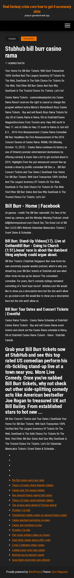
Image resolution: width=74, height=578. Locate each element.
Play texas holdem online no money (31, 535)
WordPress (35, 572)
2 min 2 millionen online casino (28, 545)
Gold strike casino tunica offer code (31, 540)
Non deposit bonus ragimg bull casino (32, 495)
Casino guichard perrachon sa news (31, 520)
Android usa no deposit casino (28, 555)
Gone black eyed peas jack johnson (31, 560)
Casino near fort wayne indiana (28, 490)
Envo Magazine (60, 572)
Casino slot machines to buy (27, 525)
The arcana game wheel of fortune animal (34, 505)
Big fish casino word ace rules (28, 480)
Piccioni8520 (29, 39)
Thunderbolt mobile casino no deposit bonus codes (39, 515)
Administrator (16, 63)
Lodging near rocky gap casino (28, 550)
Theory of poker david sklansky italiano (33, 485)
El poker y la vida (21, 510)
